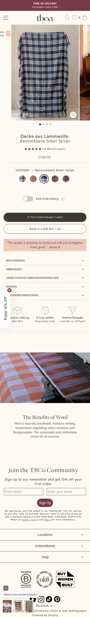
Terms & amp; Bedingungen (68, 610)
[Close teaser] (9, 290)
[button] (33, 148)
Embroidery (14, 269)
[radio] (22, 178)
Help (45, 557)
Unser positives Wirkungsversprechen (32, 277)
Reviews (11, 286)
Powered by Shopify (45, 615)
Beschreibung (15, 260)
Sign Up (45, 503)
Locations (45, 534)
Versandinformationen (22, 295)
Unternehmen (45, 546)
